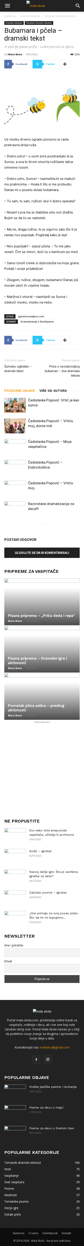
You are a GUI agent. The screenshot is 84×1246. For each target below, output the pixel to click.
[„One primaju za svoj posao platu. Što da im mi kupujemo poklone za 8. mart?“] (15, 918)
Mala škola (15, 54)
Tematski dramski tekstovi (60, 16)
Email (8, 961)
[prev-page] (37, 524)
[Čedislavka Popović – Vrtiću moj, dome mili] (15, 425)
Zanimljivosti (50, 1233)
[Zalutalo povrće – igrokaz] (15, 897)
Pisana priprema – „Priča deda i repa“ (41, 615)
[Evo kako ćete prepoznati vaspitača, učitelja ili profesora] (15, 835)
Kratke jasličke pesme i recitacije (53, 1086)
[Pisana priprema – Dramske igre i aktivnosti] (42, 649)
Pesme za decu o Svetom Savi (51, 1128)
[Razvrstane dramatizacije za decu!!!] (15, 508)
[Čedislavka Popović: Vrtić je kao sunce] (15, 405)
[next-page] (44, 524)
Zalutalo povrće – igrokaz (48, 892)
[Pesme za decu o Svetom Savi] (15, 1133)
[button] (7, 6)
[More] (65, 64)
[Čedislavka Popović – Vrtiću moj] (15, 488)
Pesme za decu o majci (46, 1107)
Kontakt (66, 1233)
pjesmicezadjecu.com (31, 316)
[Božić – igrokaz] (15, 856)
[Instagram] (48, 1059)
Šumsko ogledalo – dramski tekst (18, 369)
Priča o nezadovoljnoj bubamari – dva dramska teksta (62, 371)
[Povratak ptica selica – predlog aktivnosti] (42, 696)
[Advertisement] (42, 766)
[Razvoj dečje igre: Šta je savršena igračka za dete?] (15, 877)
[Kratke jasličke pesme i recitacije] (15, 1092)
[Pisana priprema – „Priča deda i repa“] (42, 601)
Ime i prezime (13, 945)
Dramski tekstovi (30, 16)
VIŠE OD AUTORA (53, 391)
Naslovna (10, 16)
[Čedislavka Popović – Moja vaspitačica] (15, 446)
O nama (33, 1233)
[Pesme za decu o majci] (15, 1112)
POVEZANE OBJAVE (19, 391)
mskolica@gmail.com (55, 1047)
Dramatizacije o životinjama (37, 321)
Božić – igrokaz (40, 851)
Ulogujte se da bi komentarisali (42, 552)
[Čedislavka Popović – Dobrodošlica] (15, 467)
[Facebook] (36, 1059)
